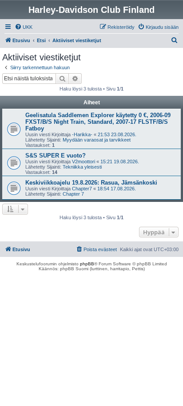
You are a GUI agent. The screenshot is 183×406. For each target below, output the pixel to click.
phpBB (87, 263)
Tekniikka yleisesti (82, 166)
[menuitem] (23, 27)
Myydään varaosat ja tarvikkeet (97, 139)
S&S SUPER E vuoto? (55, 155)
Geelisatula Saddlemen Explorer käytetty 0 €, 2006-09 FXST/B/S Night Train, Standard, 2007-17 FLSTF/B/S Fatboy (98, 122)
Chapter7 (82, 188)
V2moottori (83, 161)
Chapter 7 (73, 194)
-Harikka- (82, 134)
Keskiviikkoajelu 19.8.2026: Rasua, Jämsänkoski (91, 182)
